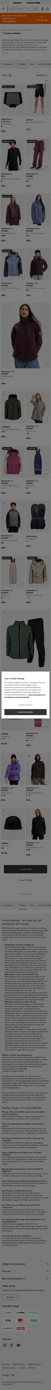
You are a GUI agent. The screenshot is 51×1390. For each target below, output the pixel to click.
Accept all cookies (25, 712)
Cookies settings (25, 705)
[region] (25, 695)
